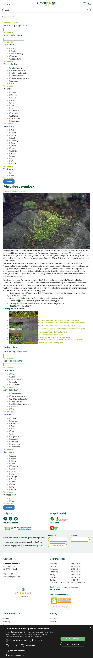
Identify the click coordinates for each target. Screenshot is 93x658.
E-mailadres (74, 536)
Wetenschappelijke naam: (15, 25)
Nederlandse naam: (12, 35)
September (15, 113)
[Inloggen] (8, 3)
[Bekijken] (89, 3)
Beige (13, 130)
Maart (13, 98)
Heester (14, 56)
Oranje (14, 151)
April (13, 100)
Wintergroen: (9, 169)
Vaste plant (16, 59)
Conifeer (14, 51)
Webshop (6, 622)
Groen (13, 145)
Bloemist (53, 622)
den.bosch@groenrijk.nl (11, 577)
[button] (32, 655)
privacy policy (38, 546)
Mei (12, 103)
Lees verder (38, 637)
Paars (13, 153)
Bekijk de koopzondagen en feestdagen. (64, 587)
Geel (13, 138)
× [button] (90, 627)
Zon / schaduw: (10, 64)
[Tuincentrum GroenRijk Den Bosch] (46, 4)
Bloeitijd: (7, 88)
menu (4, 4)
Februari (14, 95)
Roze (13, 158)
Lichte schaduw (17, 75)
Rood (13, 156)
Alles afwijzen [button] (73, 644)
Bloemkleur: (9, 126)
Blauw (13, 132)
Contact (6, 618)
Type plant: (9, 44)
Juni (12, 105)
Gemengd (15, 140)
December (15, 121)
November (15, 118)
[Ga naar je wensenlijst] (84, 3)
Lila (12, 148)
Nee (12, 175)
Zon (12, 83)
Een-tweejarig (17, 53)
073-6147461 (8, 574)
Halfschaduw (16, 68)
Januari (14, 92)
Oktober (14, 116)
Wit (12, 161)
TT (16, 519)
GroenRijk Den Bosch (11, 563)
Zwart (13, 163)
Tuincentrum (54, 618)
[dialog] (46, 641)
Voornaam (52, 536)
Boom (13, 48)
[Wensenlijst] (84, 3)
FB (5, 519)
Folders (6, 625)
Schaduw (14, 81)
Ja (11, 173)
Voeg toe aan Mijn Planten (14, 191)
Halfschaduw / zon (19, 70)
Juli (12, 108)
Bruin (13, 135)
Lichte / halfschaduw (19, 73)
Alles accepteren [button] (73, 639)
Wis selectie (8, 32)
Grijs (13, 143)
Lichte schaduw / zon (20, 78)
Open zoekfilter (11, 22)
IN (10, 519)
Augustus (15, 110)
